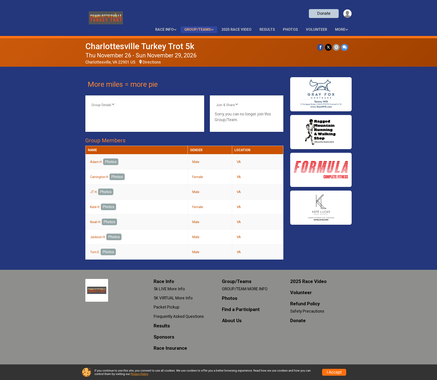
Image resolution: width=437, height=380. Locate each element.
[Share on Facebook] (320, 47)
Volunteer (316, 29)
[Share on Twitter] (328, 47)
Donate (323, 13)
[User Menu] (347, 13)
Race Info (164, 29)
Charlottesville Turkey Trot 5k (139, 46)
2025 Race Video (236, 29)
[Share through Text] (344, 47)
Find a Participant (241, 309)
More (340, 29)
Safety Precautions (307, 311)
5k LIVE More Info (169, 289)
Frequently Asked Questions (179, 316)
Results (267, 29)
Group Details (101, 105)
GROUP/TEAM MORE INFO (244, 289)
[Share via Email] (336, 47)
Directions (152, 62)
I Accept (334, 372)
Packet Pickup (166, 307)
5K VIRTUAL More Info (173, 298)
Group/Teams (197, 29)
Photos (290, 29)
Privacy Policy (139, 374)
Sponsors (164, 337)
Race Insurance (170, 348)
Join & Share (225, 105)
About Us (232, 320)
